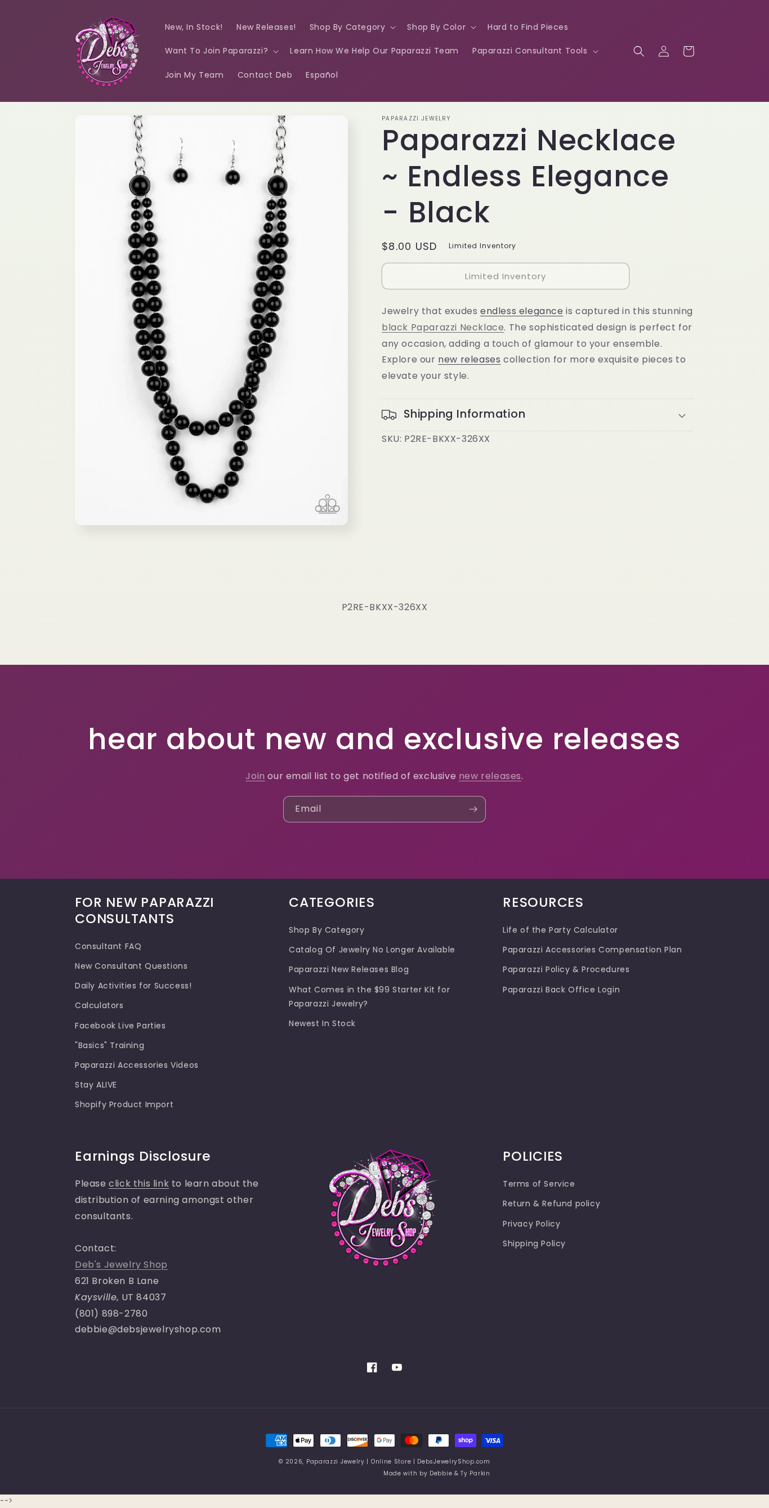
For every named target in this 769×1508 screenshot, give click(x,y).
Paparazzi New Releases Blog (349, 969)
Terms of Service (539, 1183)
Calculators (99, 1005)
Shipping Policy (534, 1243)
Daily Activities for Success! (133, 985)
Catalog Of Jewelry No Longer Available (372, 949)
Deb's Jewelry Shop (121, 1264)
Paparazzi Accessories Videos (137, 1065)
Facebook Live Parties (120, 1025)
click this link (139, 1183)
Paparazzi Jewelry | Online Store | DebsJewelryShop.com (398, 1461)
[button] (352, 27)
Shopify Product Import (124, 1104)
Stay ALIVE (96, 1084)
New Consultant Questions (131, 966)
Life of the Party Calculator (560, 930)
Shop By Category (327, 930)
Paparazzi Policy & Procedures (566, 969)
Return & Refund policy (551, 1203)
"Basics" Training (109, 1045)
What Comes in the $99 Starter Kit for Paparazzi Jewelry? (369, 996)
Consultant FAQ (108, 946)
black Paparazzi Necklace (443, 327)
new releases (469, 359)
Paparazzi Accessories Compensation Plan (592, 949)
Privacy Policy (531, 1223)
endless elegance (522, 311)
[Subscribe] (472, 809)
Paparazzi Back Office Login (561, 989)
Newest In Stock (322, 1023)
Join (255, 775)
